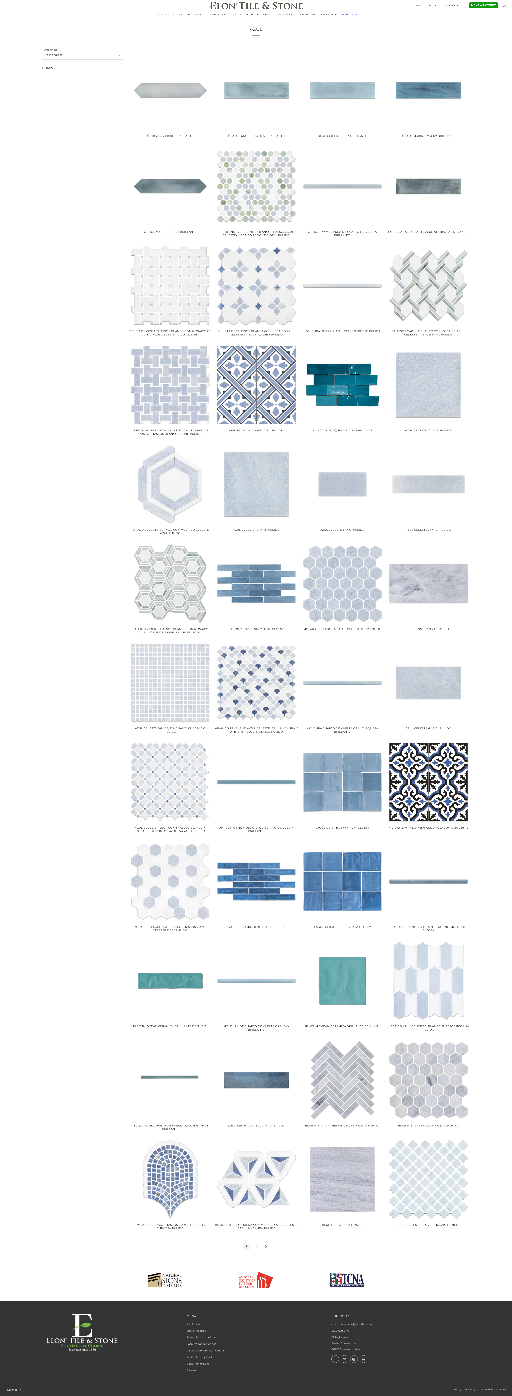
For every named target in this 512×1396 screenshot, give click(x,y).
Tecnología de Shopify (464, 1389)
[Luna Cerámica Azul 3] (256, 1080)
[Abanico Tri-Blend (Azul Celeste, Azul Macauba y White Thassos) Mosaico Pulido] (256, 682)
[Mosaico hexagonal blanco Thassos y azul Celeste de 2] (170, 881)
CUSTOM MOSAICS (285, 14)
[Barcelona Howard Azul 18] (256, 384)
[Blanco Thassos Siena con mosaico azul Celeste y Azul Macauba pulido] (256, 1179)
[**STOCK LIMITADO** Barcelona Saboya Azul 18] (428, 782)
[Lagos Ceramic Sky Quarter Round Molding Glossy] (428, 881)
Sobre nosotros (196, 1330)
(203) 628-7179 (340, 1330)
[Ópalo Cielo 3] (342, 90)
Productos (194, 14)
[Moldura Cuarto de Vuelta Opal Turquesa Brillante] (342, 682)
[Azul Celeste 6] (428, 682)
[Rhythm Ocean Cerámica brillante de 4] (342, 980)
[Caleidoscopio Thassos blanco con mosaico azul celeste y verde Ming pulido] (170, 583)
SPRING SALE (350, 14)
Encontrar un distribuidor (318, 14)
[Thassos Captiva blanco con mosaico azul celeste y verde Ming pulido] (428, 285)
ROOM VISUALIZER (454, 5)
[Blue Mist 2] (428, 1080)
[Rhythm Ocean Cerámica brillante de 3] (170, 980)
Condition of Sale (198, 1363)
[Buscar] (504, 5)
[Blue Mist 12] (428, 583)
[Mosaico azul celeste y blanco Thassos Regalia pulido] (428, 980)
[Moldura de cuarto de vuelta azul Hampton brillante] (170, 1080)
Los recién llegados (168, 14)
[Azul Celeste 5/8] (170, 682)
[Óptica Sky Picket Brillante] (170, 90)
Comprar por (217, 14)
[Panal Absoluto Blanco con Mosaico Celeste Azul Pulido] (170, 484)
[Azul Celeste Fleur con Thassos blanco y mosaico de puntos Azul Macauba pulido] (170, 782)
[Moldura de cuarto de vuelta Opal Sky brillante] (256, 980)
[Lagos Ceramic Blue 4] (342, 881)
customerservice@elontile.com (351, 1324)
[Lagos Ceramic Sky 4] (342, 782)
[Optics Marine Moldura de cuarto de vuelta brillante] (256, 782)
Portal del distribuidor (250, 14)
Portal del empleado (200, 1357)
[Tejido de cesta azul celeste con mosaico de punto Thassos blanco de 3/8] (170, 384)
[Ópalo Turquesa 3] (256, 90)
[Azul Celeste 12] (428, 384)
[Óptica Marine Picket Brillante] (170, 186)
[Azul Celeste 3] (342, 484)
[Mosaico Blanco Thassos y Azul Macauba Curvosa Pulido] (170, 1179)
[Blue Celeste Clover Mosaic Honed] (428, 1179)
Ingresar (435, 5)
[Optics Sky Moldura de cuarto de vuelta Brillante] (342, 186)
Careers (191, 1370)
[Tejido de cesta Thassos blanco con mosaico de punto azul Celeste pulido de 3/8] (170, 285)
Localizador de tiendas (201, 1343)
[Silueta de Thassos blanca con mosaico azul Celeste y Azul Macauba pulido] (256, 285)
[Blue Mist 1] (342, 1080)
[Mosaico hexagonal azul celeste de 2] (342, 583)
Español (418, 6)
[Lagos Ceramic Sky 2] (256, 583)
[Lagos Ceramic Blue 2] (256, 881)
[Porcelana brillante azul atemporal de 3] (428, 186)
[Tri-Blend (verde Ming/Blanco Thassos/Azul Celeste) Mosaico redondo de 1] (256, 186)
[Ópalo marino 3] (428, 90)
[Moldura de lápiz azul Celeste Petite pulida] (342, 285)
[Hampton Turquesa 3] (342, 384)
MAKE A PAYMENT (483, 5)
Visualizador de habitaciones (205, 1350)
